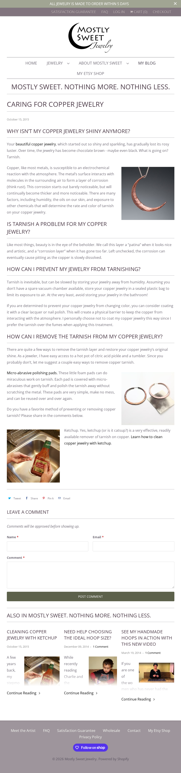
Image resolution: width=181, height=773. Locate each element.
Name (13, 537)
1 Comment (100, 647)
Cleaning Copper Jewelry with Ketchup (32, 635)
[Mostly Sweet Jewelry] (90, 38)
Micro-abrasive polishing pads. (32, 372)
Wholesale (111, 730)
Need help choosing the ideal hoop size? (88, 635)
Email (98, 537)
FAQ (104, 12)
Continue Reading (22, 693)
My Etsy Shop (90, 73)
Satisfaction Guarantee (73, 12)
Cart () (140, 12)
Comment (16, 557)
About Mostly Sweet (101, 63)
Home (31, 63)
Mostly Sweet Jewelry (81, 759)
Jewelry (56, 63)
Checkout (162, 12)
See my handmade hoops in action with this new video (146, 638)
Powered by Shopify (113, 759)
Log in (119, 12)
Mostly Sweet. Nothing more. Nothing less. (90, 86)
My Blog (147, 63)
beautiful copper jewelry (36, 144)
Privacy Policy (90, 737)
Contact (134, 730)
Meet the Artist (23, 730)
